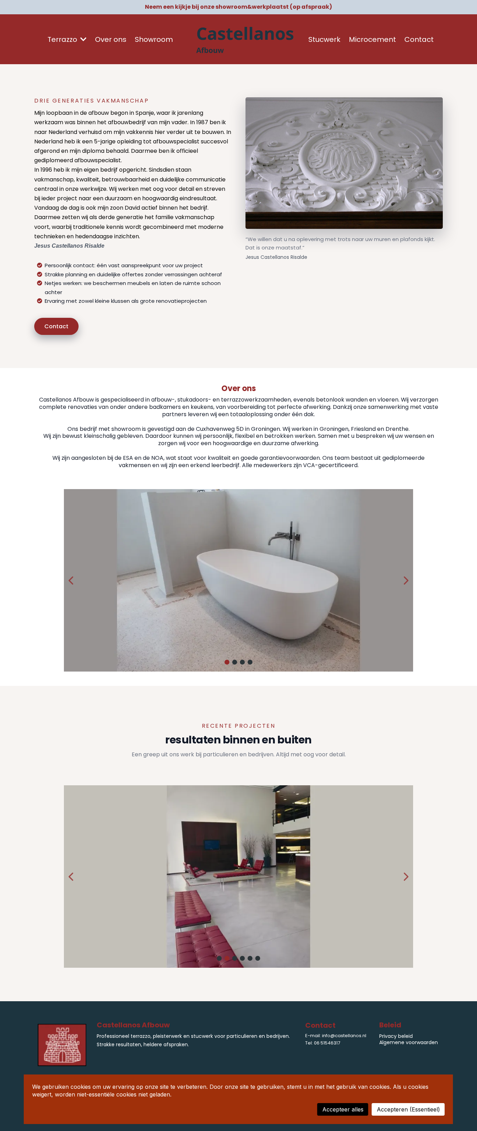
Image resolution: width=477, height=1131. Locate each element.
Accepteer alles (343, 1109)
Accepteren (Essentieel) (408, 1109)
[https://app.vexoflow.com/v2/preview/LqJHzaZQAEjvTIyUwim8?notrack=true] (245, 39)
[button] (83, 39)
